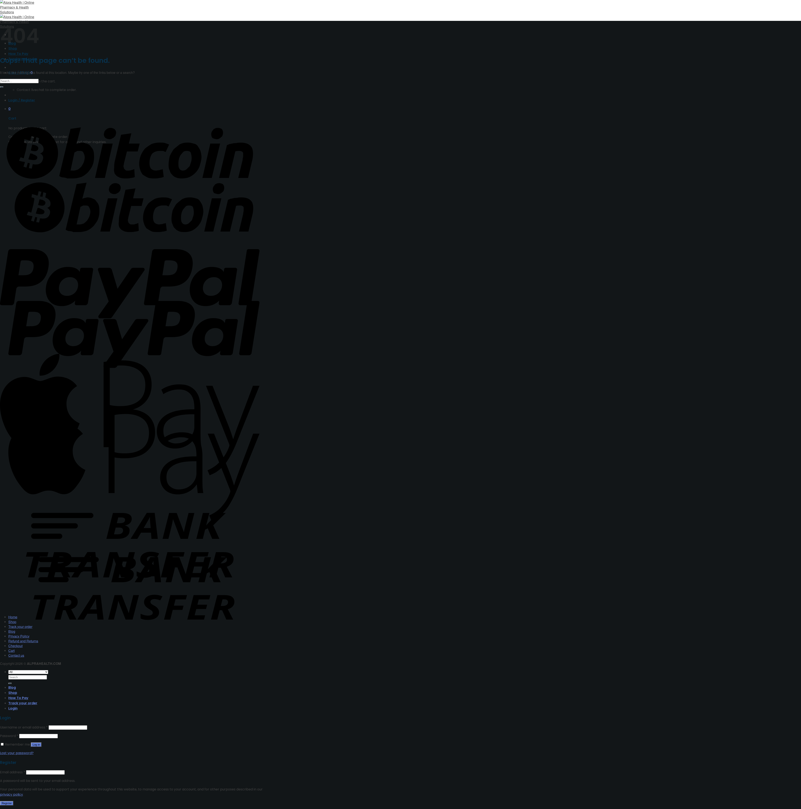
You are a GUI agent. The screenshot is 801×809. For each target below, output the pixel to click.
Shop (12, 621)
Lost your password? (17, 753)
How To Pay (18, 53)
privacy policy (11, 794)
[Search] (10, 683)
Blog (11, 631)
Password (9, 735)
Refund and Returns (23, 641)
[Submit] (1, 87)
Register (7, 803)
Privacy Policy (18, 636)
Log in (36, 744)
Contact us (16, 655)
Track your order (20, 626)
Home (12, 617)
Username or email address (24, 727)
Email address (12, 772)
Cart (11, 650)
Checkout (15, 645)
